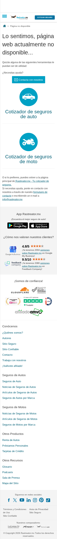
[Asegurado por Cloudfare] (20, 290)
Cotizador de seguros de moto (28, 159)
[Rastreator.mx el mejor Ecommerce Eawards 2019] (13, 301)
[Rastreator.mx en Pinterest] (41, 500)
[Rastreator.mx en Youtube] (22, 500)
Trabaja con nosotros (14, 360)
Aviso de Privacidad (38, 509)
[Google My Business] (13, 250)
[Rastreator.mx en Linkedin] (28, 500)
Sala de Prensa (11, 477)
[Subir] (51, 533)
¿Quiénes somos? (12, 332)
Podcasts (7, 472)
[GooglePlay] (17, 225)
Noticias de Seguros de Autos (19, 387)
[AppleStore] (39, 226)
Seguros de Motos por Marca (18, 424)
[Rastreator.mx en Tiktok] (48, 500)
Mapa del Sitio (10, 483)
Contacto (7, 354)
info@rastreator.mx (12, 199)
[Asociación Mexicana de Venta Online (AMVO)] (29, 312)
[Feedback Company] (13, 263)
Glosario (7, 466)
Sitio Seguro (9, 343)
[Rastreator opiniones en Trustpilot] (33, 301)
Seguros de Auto (11, 381)
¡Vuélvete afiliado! (12, 366)
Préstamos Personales (15, 445)
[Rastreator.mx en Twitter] (15, 500)
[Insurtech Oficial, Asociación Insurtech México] (48, 301)
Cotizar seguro (44, 17)
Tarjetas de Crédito (13, 451)
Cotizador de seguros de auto (28, 114)
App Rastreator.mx (28, 214)
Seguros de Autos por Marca (18, 398)
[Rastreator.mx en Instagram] (35, 500)
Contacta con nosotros (31, 80)
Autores (6, 338)
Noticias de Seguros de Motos (19, 413)
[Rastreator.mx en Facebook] (9, 500)
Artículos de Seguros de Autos (19, 392)
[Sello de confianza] (38, 290)
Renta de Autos (11, 440)
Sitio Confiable (10, 349)
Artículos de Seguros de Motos (19, 419)
